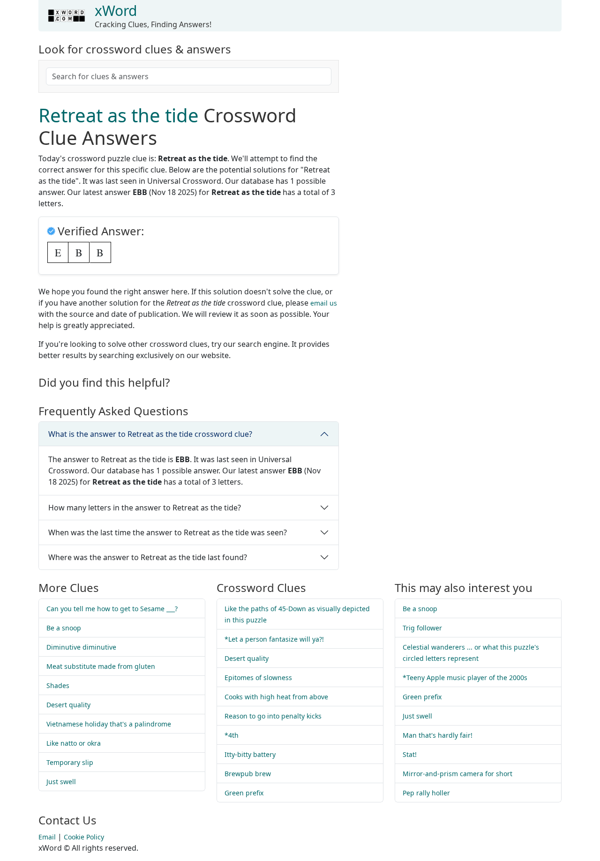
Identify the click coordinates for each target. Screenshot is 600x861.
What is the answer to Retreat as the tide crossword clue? (150, 434)
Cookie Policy (84, 836)
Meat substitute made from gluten (100, 666)
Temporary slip (69, 762)
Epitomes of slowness (258, 677)
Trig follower (422, 627)
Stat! (410, 754)
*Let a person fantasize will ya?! (274, 639)
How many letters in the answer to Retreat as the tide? (144, 507)
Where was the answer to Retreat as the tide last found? (147, 557)
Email (47, 836)
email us (323, 303)
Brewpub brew (248, 773)
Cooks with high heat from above (276, 696)
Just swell (61, 781)
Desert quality (68, 704)
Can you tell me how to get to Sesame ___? (112, 608)
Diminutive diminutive (81, 647)
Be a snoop (63, 627)
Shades (57, 685)
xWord (116, 10)
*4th (232, 735)
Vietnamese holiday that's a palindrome (108, 723)
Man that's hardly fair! (437, 735)
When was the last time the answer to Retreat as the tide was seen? (167, 532)
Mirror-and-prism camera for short (457, 773)
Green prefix (244, 792)
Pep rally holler (426, 792)
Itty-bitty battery (250, 754)
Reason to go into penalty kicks (273, 715)
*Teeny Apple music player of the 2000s (465, 677)
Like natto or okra (73, 743)
